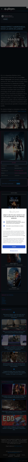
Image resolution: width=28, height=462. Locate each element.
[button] (14, 229)
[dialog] (14, 231)
